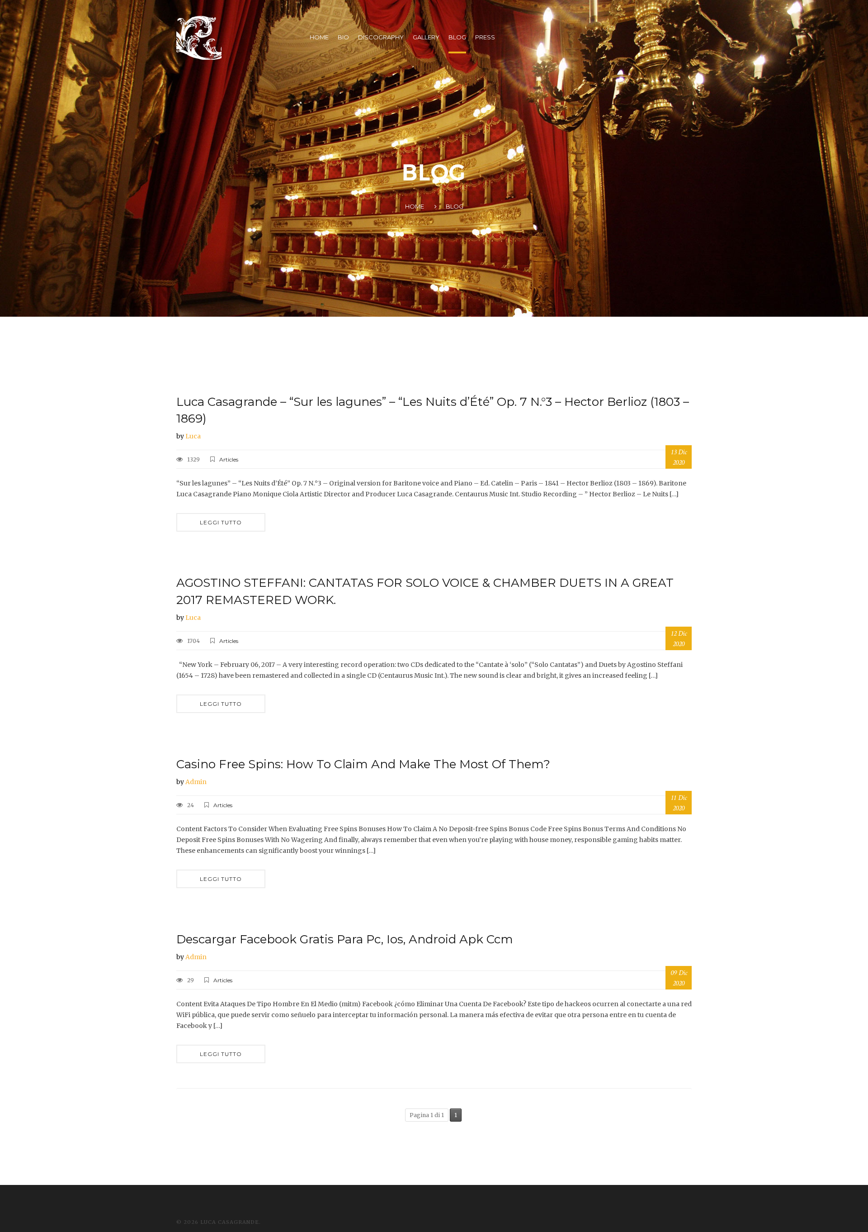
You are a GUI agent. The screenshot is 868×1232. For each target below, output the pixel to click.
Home (414, 206)
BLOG (457, 37)
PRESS (485, 37)
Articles (228, 459)
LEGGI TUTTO (221, 522)
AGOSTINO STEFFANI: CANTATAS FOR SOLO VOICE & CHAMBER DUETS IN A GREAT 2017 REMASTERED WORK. (425, 591)
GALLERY (426, 37)
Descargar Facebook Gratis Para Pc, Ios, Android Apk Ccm (344, 939)
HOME (319, 37)
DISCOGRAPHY (381, 37)
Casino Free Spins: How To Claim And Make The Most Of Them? (363, 764)
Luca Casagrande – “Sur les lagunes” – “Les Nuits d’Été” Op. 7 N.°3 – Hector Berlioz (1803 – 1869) (432, 410)
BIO (343, 37)
